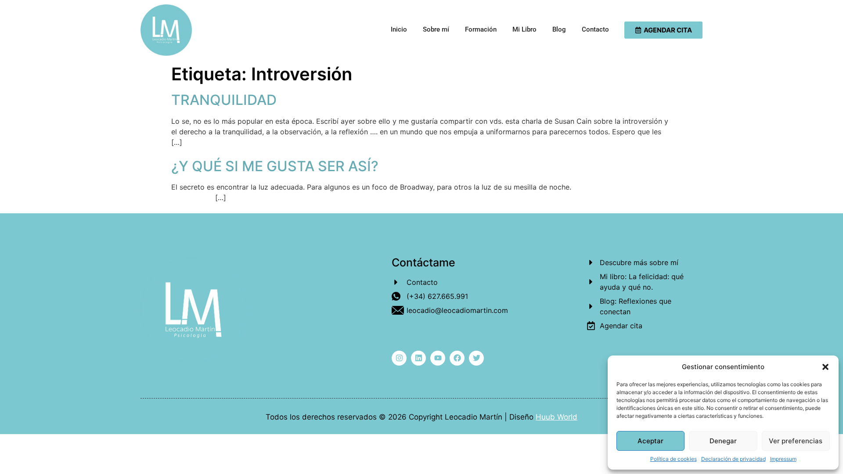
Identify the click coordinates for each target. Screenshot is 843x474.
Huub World (556, 417)
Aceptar (650, 441)
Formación (481, 29)
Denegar (723, 441)
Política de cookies (673, 459)
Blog (559, 29)
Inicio (399, 29)
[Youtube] (437, 358)
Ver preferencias (795, 441)
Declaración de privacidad (733, 459)
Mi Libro (524, 29)
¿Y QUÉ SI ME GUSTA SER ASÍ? (274, 166)
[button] (825, 367)
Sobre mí (436, 29)
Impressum (783, 459)
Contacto (595, 29)
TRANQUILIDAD (224, 99)
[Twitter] (476, 358)
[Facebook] (457, 358)
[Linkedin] (418, 358)
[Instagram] (399, 358)
